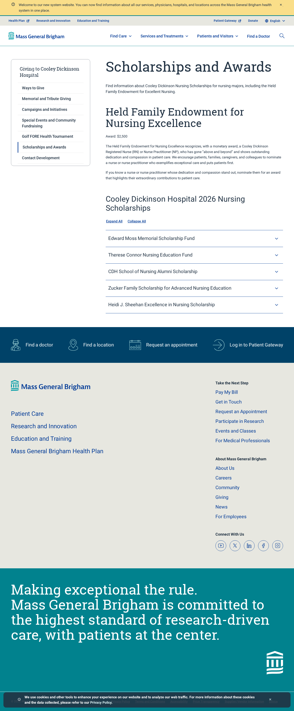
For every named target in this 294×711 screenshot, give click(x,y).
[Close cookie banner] (270, 700)
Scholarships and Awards (44, 147)
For (230, 516)
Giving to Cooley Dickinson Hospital (49, 72)
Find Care (118, 36)
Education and (41, 438)
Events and (235, 431)
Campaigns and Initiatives (44, 109)
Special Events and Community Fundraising (49, 123)
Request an (241, 411)
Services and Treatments (162, 36)
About (224, 468)
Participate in (239, 421)
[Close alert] (280, 5)
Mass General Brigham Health (57, 451)
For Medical (242, 440)
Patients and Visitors (215, 36)
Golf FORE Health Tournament (47, 136)
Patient (27, 413)
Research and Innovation (53, 20)
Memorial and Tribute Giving (46, 98)
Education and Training (93, 20)
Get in (228, 402)
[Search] (282, 35)
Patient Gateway (225, 20)
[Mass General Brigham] (36, 36)
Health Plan (17, 20)
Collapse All (137, 221)
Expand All (114, 221)
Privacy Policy (100, 702)
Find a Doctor (258, 36)
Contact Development (41, 158)
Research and (44, 426)
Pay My (226, 392)
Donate (253, 20)
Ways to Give (33, 88)
